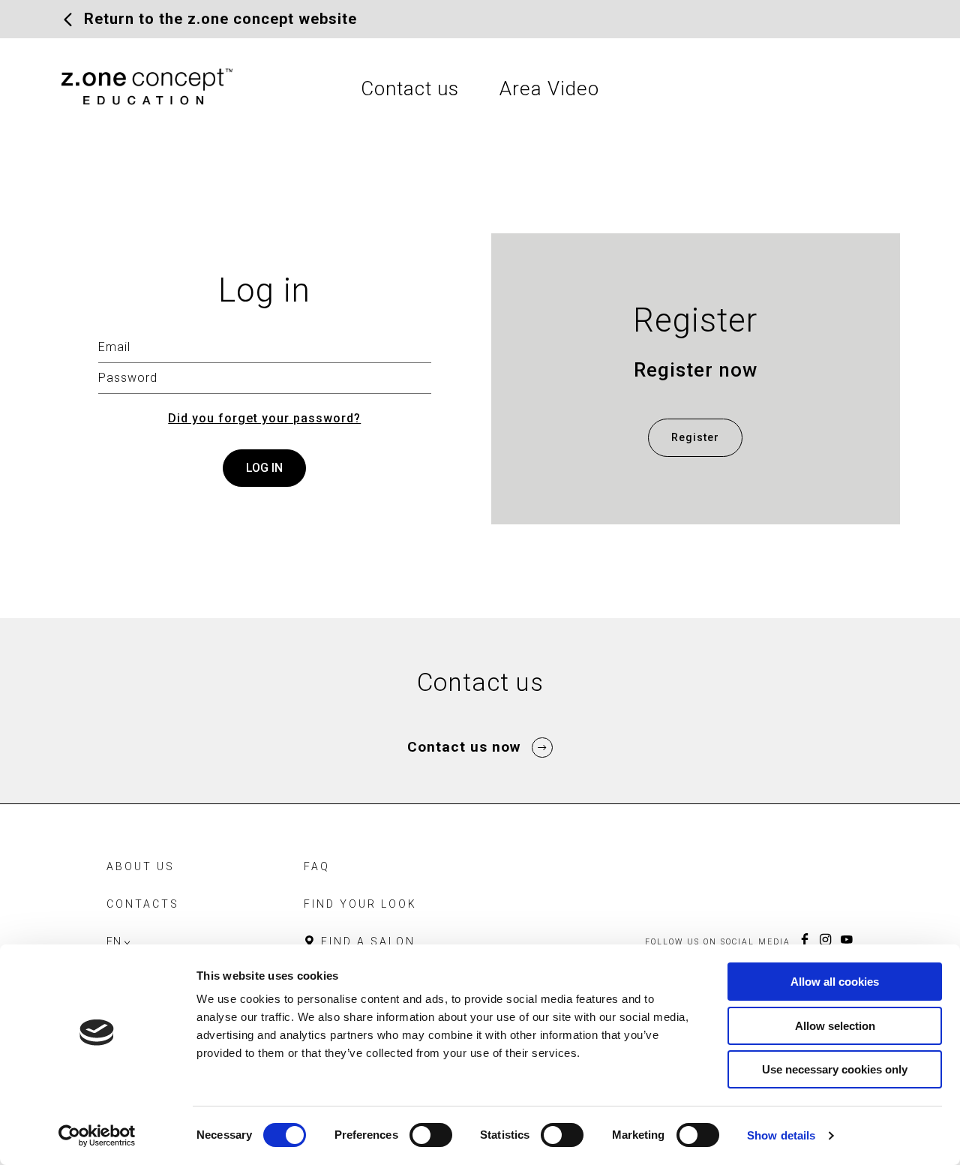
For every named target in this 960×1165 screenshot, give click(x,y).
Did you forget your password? (264, 418)
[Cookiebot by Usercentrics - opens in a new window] (97, 1135)
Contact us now (464, 746)
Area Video (549, 88)
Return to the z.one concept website (220, 19)
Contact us (410, 88)
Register (695, 437)
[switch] (431, 1135)
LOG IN (264, 468)
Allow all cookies (834, 981)
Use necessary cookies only (835, 1069)
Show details (781, 1135)
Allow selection (835, 1025)
